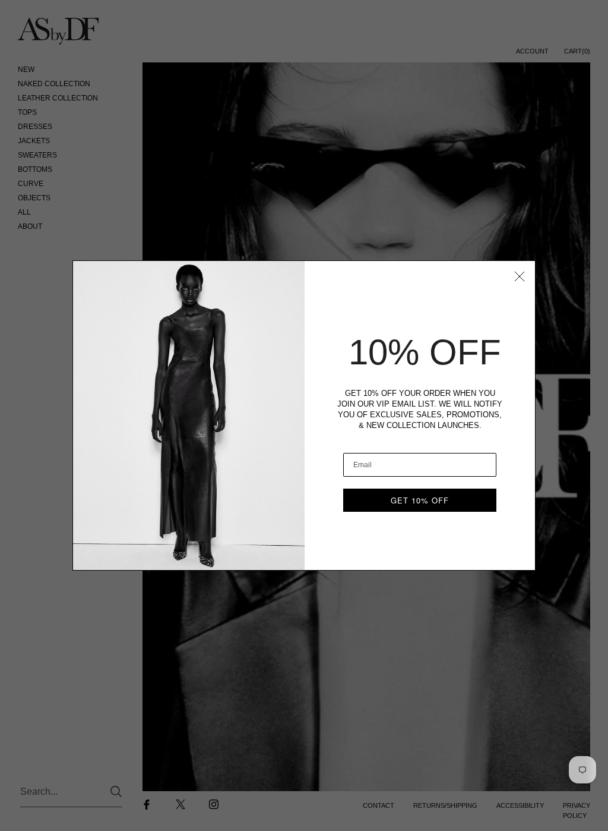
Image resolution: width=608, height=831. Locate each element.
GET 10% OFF (420, 500)
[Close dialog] (519, 276)
